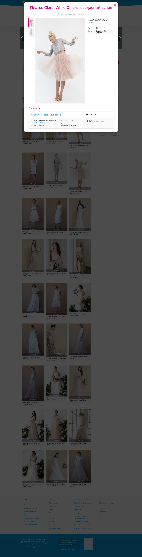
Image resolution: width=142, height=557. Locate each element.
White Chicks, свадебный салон (45, 115)
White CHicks (62, 14)
